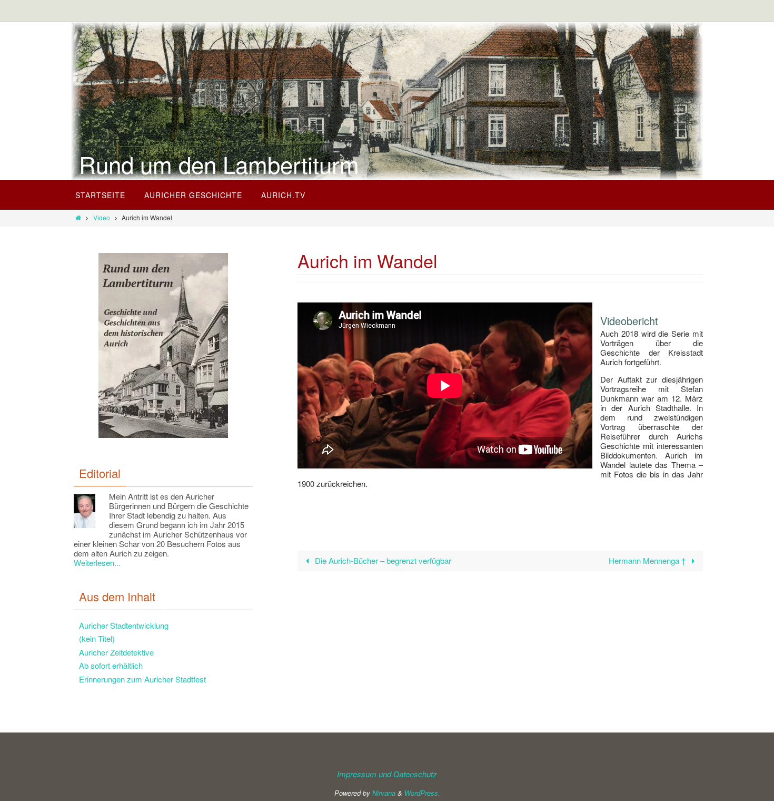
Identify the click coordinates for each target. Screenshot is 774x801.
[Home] (78, 217)
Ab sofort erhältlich (111, 665)
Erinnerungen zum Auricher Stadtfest (142, 679)
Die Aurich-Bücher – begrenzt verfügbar (382, 560)
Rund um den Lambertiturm (219, 164)
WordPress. (422, 793)
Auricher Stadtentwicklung (123, 625)
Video (101, 217)
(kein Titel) (97, 638)
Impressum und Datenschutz (387, 773)
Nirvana (383, 793)
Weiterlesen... (97, 562)
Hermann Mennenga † (648, 560)
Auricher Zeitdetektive (116, 652)
